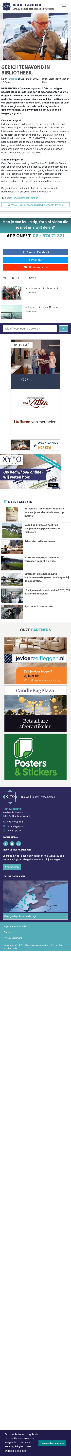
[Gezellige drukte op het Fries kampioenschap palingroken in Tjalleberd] (12, 530)
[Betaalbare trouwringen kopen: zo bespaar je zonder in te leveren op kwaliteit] (12, 514)
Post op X (37, 259)
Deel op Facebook (38, 252)
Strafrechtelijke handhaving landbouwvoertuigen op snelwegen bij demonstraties (46, 577)
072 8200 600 (15, 822)
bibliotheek (23, 197)
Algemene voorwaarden (15, 926)
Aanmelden (12, 867)
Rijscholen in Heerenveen (39, 606)
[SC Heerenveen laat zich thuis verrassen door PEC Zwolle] (12, 563)
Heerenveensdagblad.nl (27, 5)
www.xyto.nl (14, 830)
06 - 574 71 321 (49, 235)
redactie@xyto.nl (16, 826)
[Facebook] (6, 843)
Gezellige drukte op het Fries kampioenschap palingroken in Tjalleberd (42, 528)
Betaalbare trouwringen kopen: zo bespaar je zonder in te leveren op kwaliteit (44, 512)
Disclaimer (9, 932)
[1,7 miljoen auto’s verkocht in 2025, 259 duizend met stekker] (12, 595)
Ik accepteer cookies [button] (52, 1443)
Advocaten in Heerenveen (39, 541)
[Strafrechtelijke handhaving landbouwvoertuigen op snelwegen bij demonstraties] (12, 579)
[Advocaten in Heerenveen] (12, 546)
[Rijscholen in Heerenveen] (12, 612)
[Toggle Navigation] (64, 6)
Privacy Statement (13, 938)
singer (34, 197)
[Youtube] (12, 843)
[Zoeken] (63, 328)
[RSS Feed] (19, 843)
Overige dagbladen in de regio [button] (20, 916)
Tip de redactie (38, 267)
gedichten (10, 197)
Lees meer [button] (21, 1450)
